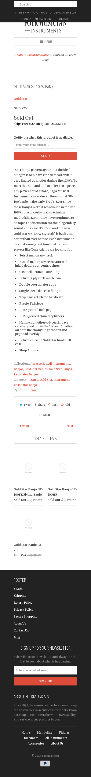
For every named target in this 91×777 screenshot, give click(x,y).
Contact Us (21, 630)
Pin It (54, 404)
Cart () (45, 19)
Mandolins (44, 732)
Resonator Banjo (25, 385)
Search (18, 589)
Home (25, 732)
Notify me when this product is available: (43, 137)
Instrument (62, 380)
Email (46, 414)
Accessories (38, 364)
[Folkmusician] (45, 26)
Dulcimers (31, 738)
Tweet (27, 404)
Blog (17, 637)
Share (41, 404)
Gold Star (21, 99)
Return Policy (23, 602)
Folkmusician (50, 755)
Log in (27, 19)
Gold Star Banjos (36, 369)
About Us (20, 623)
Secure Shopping (25, 616)
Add (67, 404)
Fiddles (64, 732)
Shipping (20, 596)
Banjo (34, 380)
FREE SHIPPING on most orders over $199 (45, 12)
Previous (24, 426)
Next (70, 426)
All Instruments (59, 364)
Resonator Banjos (26, 374)
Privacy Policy (23, 609)
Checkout (61, 19)
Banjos (18, 369)
